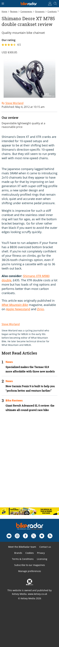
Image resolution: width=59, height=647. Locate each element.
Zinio (40, 309)
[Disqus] (29, 462)
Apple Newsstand (18, 309)
